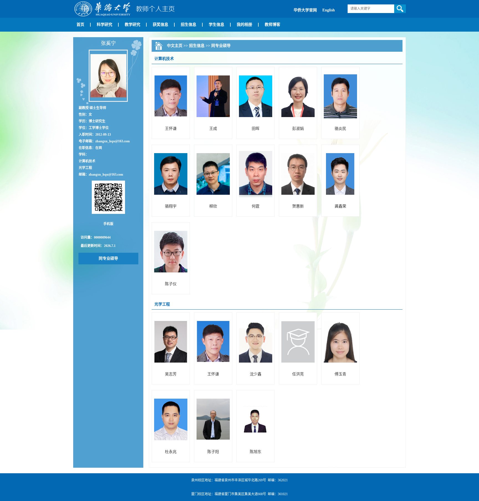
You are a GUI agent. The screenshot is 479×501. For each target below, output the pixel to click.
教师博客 (272, 24)
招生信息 (188, 24)
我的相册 (244, 24)
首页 (80, 24)
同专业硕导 (108, 258)
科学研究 (104, 24)
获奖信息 (160, 24)
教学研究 (132, 24)
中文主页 (174, 46)
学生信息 (216, 24)
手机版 (108, 224)
